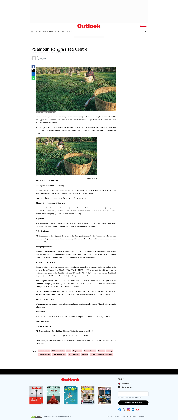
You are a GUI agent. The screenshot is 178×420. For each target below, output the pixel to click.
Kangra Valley (77, 351)
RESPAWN (65, 31)
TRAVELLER (52, 31)
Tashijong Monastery (59, 355)
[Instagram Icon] (128, 409)
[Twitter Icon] (124, 409)
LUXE (70, 31)
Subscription (126, 383)
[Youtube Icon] (137, 409)
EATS (58, 31)
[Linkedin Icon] (133, 409)
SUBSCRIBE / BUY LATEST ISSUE (133, 403)
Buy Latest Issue (127, 387)
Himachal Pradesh (89, 351)
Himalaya (110, 351)
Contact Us (117, 416)
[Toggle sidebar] (32, 31)
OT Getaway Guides (58, 351)
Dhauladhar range (44, 355)
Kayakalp (85, 355)
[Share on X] (33, 70)
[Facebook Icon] (119, 409)
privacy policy (138, 397)
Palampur (101, 351)
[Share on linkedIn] (33, 74)
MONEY (45, 31)
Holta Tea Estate (74, 355)
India (68, 351)
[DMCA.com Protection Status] (36, 417)
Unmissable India (44, 351)
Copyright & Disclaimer (129, 416)
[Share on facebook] (33, 67)
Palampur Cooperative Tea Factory (101, 355)
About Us (109, 416)
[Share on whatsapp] (33, 78)
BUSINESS (39, 31)
